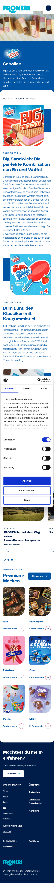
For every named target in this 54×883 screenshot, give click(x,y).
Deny (27, 500)
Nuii (4, 808)
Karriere (34, 811)
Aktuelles (34, 792)
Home (6, 98)
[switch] (46, 449)
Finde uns (7, 832)
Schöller (30, 98)
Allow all (27, 481)
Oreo (5, 802)
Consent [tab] (9, 388)
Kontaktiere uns (12, 826)
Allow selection (27, 490)
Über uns (34, 785)
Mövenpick (8, 813)
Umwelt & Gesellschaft (36, 802)
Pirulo (5, 791)
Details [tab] (27, 388)
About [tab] (44, 388)
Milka (5, 797)
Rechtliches (34, 841)
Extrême (7, 819)
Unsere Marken (12, 785)
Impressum (8, 846)
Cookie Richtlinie (10, 841)
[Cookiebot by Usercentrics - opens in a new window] (38, 380)
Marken (18, 98)
